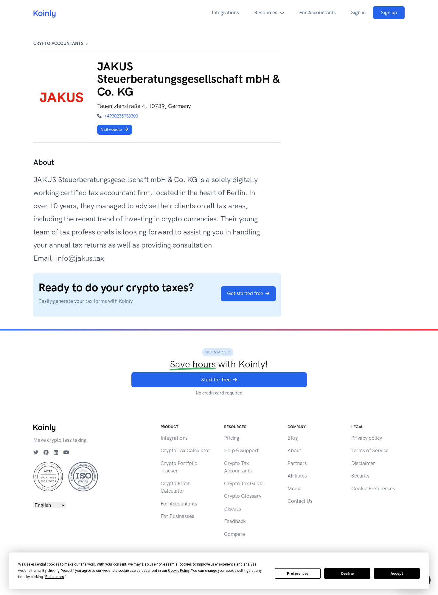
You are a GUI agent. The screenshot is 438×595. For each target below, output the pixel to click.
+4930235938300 (121, 116)
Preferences (298, 573)
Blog (293, 438)
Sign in (358, 12)
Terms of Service (370, 450)
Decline (347, 573)
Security (360, 476)
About (294, 450)
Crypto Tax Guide (243, 483)
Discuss (232, 509)
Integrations (225, 12)
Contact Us (300, 501)
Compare (234, 534)
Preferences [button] (54, 577)
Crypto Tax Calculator (185, 450)
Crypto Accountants (58, 43)
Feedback (235, 521)
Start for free (216, 380)
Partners (297, 463)
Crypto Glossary (242, 496)
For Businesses (177, 516)
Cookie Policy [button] (178, 571)
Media (295, 488)
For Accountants (317, 12)
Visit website (111, 129)
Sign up (389, 12)
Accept (397, 573)
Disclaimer (363, 463)
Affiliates (297, 476)
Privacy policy (366, 438)
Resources (265, 12)
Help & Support (241, 450)
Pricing (231, 438)
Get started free (245, 293)
